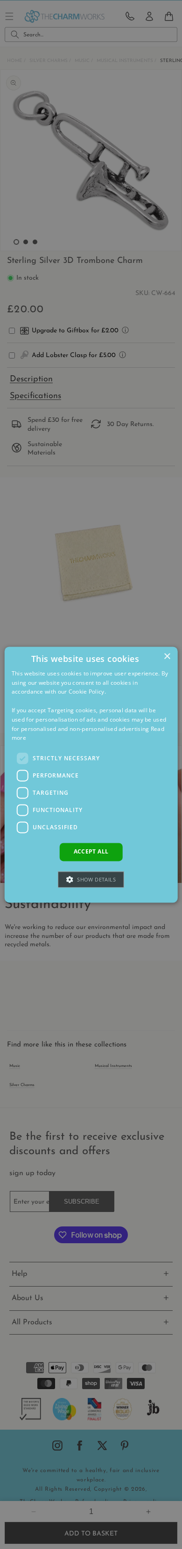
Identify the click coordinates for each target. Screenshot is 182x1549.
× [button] (166, 656)
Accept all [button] (91, 852)
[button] (91, 879)
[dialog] (91, 774)
